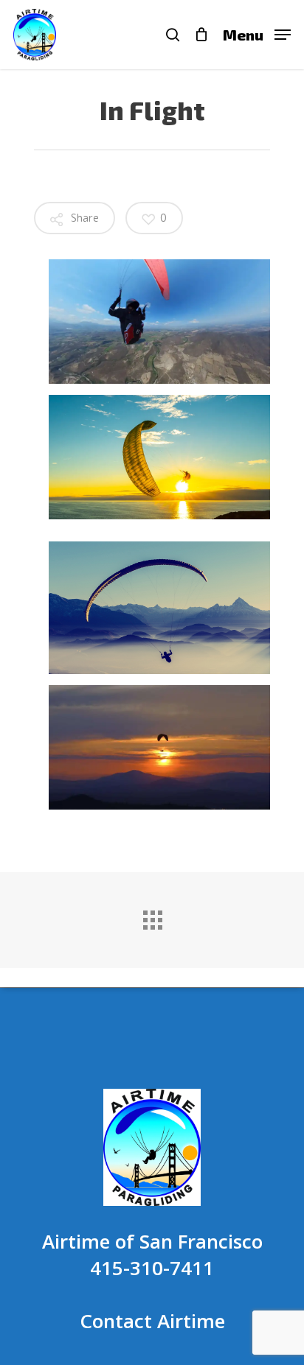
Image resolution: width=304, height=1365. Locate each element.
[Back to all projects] (152, 916)
